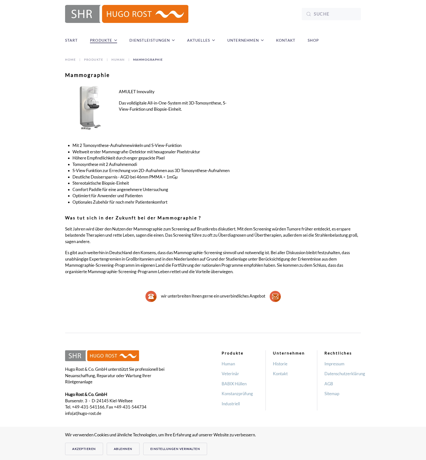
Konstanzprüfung (237, 393)
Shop (313, 40)
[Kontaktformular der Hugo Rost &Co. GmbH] (151, 295)
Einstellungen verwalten (175, 449)
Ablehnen (123, 449)
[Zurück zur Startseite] (126, 14)
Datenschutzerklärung (344, 373)
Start (71, 40)
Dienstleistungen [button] (149, 40)
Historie (280, 363)
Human (228, 363)
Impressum (334, 363)
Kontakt (285, 40)
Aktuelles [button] (198, 40)
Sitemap (331, 393)
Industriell (231, 403)
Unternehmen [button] (243, 40)
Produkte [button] (101, 40)
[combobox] (331, 14)
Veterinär (230, 373)
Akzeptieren (84, 449)
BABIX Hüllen (234, 383)
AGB (328, 383)
